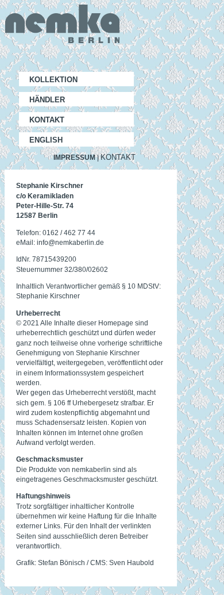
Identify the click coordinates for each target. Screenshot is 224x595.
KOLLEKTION (53, 79)
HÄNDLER (47, 99)
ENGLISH (46, 140)
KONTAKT (46, 120)
